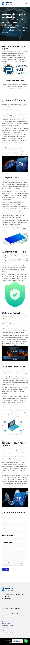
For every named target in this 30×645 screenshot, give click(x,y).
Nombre (4, 522)
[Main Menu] (27, 3)
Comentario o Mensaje (9, 549)
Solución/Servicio (7, 542)
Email (4, 529)
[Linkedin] (13, 613)
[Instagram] (17, 613)
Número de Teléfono (8, 535)
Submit (5, 569)
